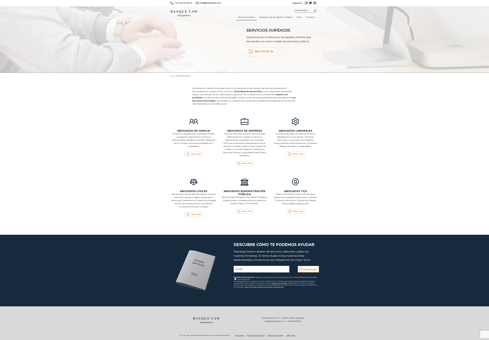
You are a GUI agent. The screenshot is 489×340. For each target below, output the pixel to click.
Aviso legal (239, 335)
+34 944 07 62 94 (183, 3)
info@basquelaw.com (210, 3)
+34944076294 (294, 321)
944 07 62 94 (264, 51)
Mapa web (290, 335)
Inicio (172, 76)
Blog (299, 17)
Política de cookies (275, 335)
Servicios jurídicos (246, 17)
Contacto (310, 17)
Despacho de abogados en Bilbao (275, 17)
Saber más (196, 154)
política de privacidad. (279, 283)
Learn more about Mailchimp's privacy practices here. (264, 287)
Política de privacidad (256, 335)
